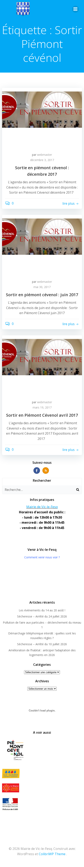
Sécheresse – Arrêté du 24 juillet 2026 (42, 616)
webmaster (44, 155)
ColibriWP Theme (52, 854)
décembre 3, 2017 (42, 160)
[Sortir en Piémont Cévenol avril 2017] (42, 365)
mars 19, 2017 (42, 407)
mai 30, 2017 (42, 287)
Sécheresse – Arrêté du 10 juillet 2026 (42, 644)
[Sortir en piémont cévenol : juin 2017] (42, 245)
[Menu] (75, 9)
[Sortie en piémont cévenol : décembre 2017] (42, 118)
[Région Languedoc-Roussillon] (42, 787)
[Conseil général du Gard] (42, 773)
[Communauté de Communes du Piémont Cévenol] (42, 750)
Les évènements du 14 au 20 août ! (42, 610)
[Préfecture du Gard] (42, 804)
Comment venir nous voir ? (42, 557)
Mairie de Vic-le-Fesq (42, 507)
